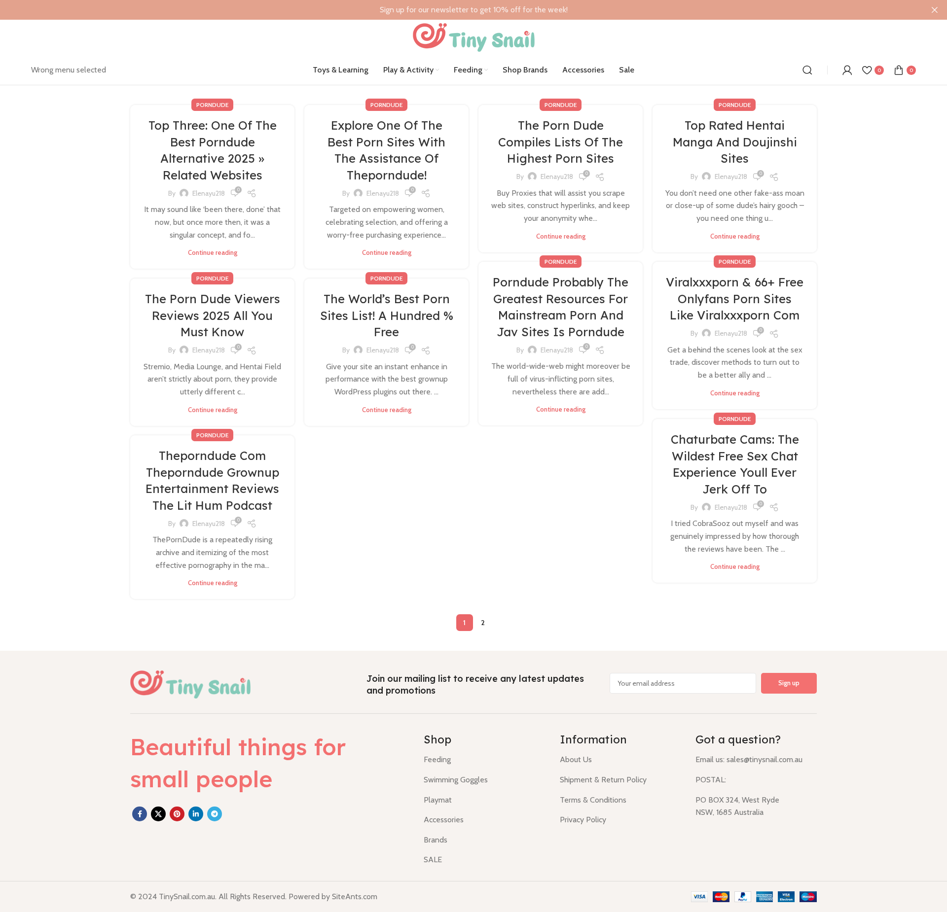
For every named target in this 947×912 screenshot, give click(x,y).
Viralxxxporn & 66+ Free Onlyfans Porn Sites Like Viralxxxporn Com (734, 298)
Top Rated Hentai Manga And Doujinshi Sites (735, 142)
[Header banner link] (458, 10)
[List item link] (484, 759)
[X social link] (158, 814)
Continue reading (212, 252)
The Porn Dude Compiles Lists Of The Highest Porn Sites (560, 142)
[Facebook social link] (139, 814)
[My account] (847, 70)
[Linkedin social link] (195, 814)
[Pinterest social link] (177, 814)
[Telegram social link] (214, 814)
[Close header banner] (934, 10)
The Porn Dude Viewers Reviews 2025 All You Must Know (212, 315)
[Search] (807, 70)
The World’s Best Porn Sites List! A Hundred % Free (386, 315)
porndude (212, 104)
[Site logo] (474, 36)
